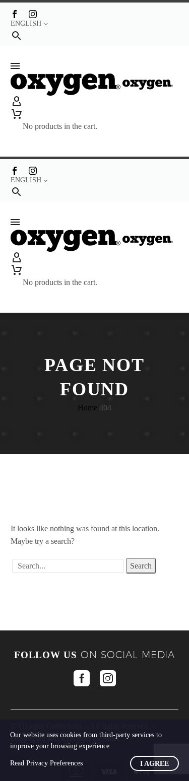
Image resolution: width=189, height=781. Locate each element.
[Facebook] (15, 14)
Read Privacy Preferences (46, 763)
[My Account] (94, 102)
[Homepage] (92, 84)
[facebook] (82, 678)
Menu (15, 66)
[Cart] (60, 114)
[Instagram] (33, 14)
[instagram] (108, 678)
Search (141, 565)
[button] (17, 35)
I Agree (154, 763)
